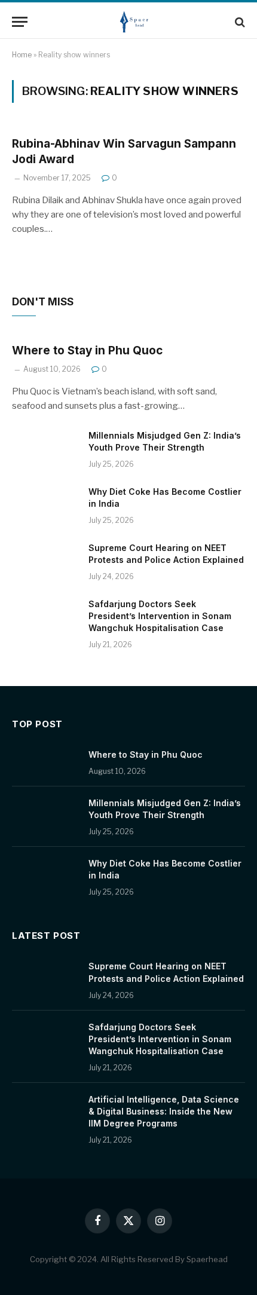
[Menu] (19, 21)
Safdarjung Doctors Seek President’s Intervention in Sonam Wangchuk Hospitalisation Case (159, 616)
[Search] (238, 21)
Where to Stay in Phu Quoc (87, 350)
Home (22, 54)
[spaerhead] (134, 21)
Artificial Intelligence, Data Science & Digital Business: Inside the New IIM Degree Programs (163, 1111)
